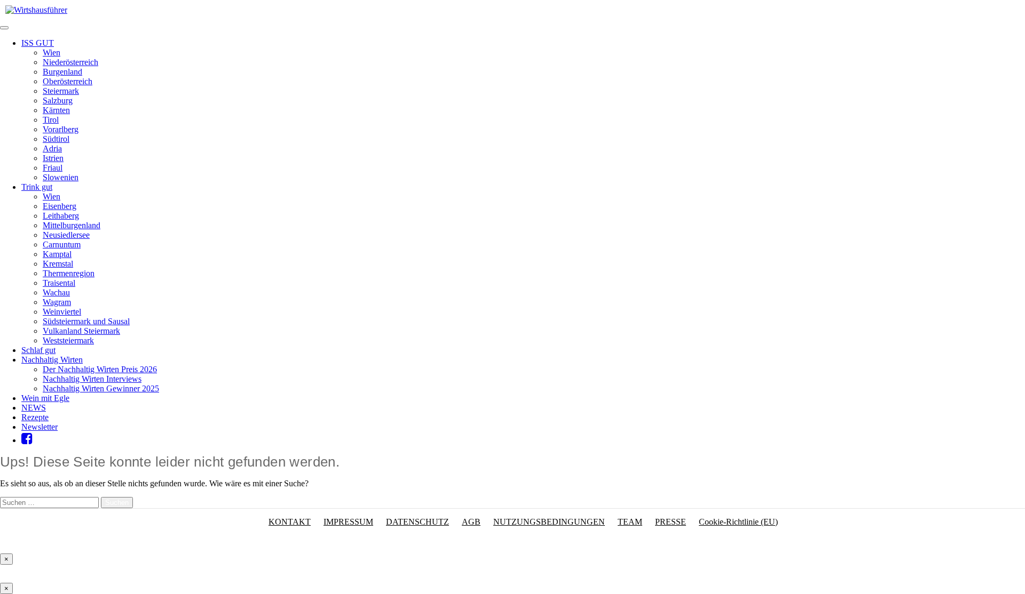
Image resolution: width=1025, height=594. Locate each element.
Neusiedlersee (66, 234)
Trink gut (36, 186)
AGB (471, 521)
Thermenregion (68, 273)
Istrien (53, 158)
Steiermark (61, 90)
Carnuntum (62, 244)
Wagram (57, 302)
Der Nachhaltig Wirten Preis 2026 (100, 369)
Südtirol (56, 138)
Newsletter (39, 426)
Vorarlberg (60, 129)
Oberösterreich (67, 81)
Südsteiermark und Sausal (86, 321)
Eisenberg (59, 206)
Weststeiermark (68, 340)
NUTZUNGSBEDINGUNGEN (549, 521)
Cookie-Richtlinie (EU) (738, 521)
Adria (52, 148)
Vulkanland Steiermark (81, 330)
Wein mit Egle (45, 398)
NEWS (33, 407)
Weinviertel (62, 311)
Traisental (59, 282)
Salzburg (58, 100)
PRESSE (670, 521)
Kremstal (58, 263)
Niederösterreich (70, 62)
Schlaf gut (38, 350)
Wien (51, 52)
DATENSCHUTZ (417, 521)
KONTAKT (290, 521)
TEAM (630, 521)
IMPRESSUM (348, 521)
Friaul (52, 167)
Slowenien (60, 177)
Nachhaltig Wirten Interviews (92, 378)
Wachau (56, 292)
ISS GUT (37, 42)
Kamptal (57, 254)
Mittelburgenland (71, 225)
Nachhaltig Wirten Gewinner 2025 (101, 388)
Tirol (51, 119)
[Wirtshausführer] (36, 9)
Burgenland (62, 71)
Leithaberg (61, 215)
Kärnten (56, 110)
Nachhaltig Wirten (52, 359)
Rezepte (35, 417)
